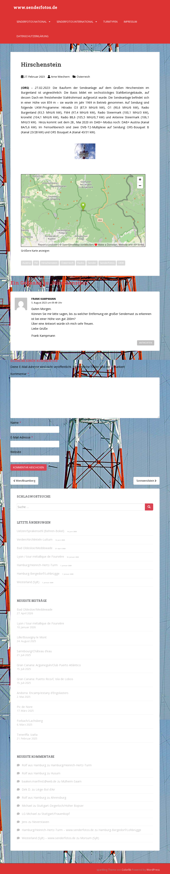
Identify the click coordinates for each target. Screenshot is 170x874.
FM (36, 263)
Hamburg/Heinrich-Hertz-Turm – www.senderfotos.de (58, 830)
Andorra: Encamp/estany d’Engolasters (42, 693)
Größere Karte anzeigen (35, 250)
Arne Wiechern (60, 76)
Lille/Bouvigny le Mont (32, 637)
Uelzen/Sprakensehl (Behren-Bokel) (40, 531)
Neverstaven (40, 822)
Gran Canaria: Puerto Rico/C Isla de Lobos (45, 679)
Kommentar (19, 374)
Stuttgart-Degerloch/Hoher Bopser (60, 806)
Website (15, 452)
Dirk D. (26, 789)
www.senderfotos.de (35, 7)
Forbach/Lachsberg (30, 721)
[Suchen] (149, 506)
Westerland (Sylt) (28, 582)
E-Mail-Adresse (21, 437)
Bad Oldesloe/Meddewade (34, 548)
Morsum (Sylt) (89, 838)
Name (15, 423)
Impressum (130, 21)
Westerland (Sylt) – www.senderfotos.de (48, 838)
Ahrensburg (58, 797)
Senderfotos (107, 263)
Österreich (83, 76)
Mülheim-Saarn (71, 781)
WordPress (153, 870)
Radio (80, 263)
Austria (26, 263)
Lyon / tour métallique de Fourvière (40, 556)
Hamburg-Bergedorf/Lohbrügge (38, 573)
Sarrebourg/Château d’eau (34, 651)
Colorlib (126, 870)
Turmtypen (110, 21)
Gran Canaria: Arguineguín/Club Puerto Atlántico (49, 665)
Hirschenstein (49, 263)
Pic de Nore (25, 707)
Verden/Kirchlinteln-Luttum (34, 539)
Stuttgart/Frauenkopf (55, 814)
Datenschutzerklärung (33, 36)
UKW (121, 263)
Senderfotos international (75, 21)
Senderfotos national (32, 21)
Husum (55, 773)
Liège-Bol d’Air (45, 789)
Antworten (145, 342)
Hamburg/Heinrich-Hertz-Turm (37, 565)
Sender (92, 263)
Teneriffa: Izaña (27, 735)
